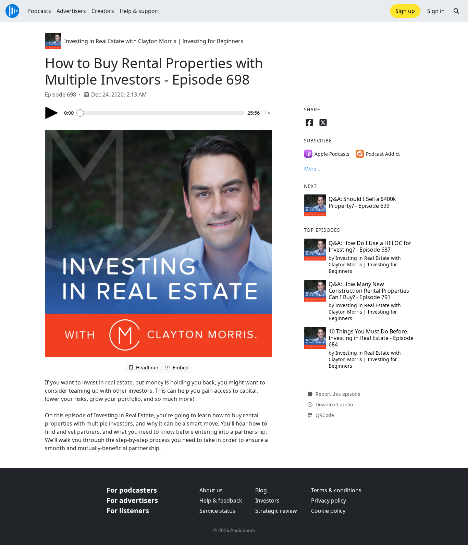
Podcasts (39, 11)
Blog (261, 490)
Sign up (405, 11)
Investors (267, 500)
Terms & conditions (336, 490)
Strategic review (276, 511)
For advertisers (132, 500)
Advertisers (71, 11)
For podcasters (132, 490)
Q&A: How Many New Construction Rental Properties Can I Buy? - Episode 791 (369, 290)
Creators (102, 11)
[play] (52, 113)
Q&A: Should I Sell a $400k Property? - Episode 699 (362, 202)
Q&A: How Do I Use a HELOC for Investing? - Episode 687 (370, 246)
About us (211, 490)
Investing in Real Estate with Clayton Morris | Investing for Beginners (153, 41)
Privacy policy (328, 500)
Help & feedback (220, 500)
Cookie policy (328, 511)
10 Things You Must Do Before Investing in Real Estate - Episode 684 (371, 338)
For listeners (128, 510)
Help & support (139, 11)
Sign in (436, 11)
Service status (217, 511)
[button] (456, 11)
